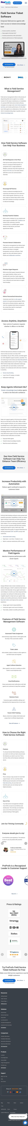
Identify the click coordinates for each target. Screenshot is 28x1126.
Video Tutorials (4, 998)
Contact (21, 1102)
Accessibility (12, 1112)
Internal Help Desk (4, 1015)
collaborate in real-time (14, 255)
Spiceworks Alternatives (6, 1041)
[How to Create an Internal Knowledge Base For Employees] (14, 407)
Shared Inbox (3, 1012)
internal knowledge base (7, 113)
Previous (2, 77)
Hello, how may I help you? (18, 1116)
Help (2, 1079)
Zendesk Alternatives (5, 1036)
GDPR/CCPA (3, 1109)
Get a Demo (20, 65)
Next (25, 77)
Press (8, 1102)
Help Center (3, 1017)
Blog (2, 1102)
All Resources (4, 1003)
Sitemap (9, 1120)
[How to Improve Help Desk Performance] (14, 573)
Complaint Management (6, 1022)
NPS (17, 531)
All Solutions (3, 1027)
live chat (9, 170)
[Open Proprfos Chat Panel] (25, 1123)
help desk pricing (7, 783)
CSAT (12, 531)
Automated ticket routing (9, 536)
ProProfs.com (4, 1065)
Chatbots (20, 220)
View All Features (13, 723)
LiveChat (2, 1055)
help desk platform (22, 359)
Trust (2, 1106)
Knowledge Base (4, 1057)
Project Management (5, 1062)
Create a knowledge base (9, 390)
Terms (8, 1109)
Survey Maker (3, 1060)
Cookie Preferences (5, 1112)
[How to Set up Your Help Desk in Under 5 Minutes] (14, 50)
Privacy (15, 1109)
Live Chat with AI (4, 1020)
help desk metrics (5, 600)
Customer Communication (6, 1025)
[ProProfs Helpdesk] (6, 3)
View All (13, 893)
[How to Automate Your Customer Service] (14, 503)
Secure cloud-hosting (8, 373)
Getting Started (4, 996)
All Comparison (4, 1046)
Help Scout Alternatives (5, 1043)
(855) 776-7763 (4, 1076)
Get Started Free (17, 3)
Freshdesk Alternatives (5, 1038)
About (15, 1102)
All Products (3, 1067)
